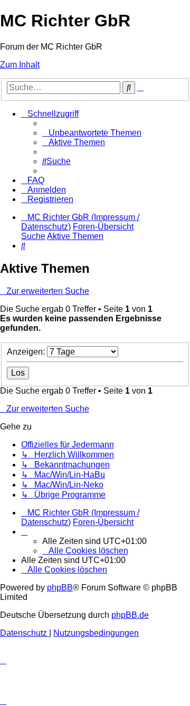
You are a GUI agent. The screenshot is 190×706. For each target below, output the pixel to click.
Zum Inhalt (20, 64)
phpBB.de (130, 614)
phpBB (60, 587)
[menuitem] (91, 132)
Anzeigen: (27, 351)
